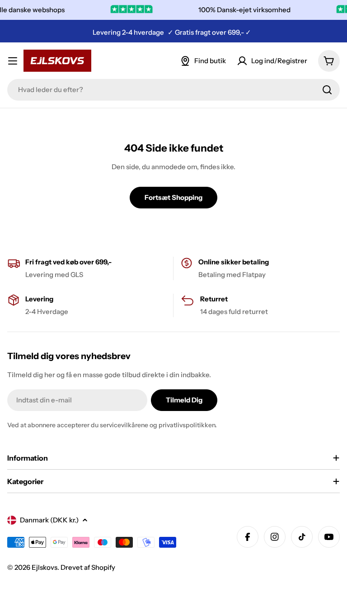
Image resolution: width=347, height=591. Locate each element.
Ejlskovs (44, 567)
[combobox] (173, 90)
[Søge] (327, 89)
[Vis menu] (12, 60)
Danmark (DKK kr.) (49, 520)
